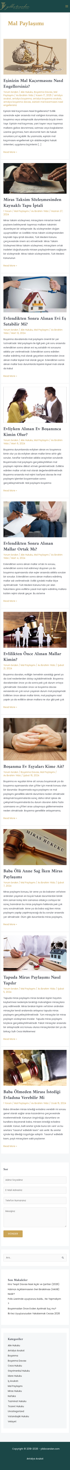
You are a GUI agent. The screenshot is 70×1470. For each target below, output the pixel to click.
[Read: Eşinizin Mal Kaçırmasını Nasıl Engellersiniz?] (35, 56)
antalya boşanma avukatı (47, 98)
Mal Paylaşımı (21, 211)
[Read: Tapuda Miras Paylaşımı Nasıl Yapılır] (35, 953)
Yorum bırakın (10, 92)
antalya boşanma (22, 98)
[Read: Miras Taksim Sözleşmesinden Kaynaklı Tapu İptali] (35, 178)
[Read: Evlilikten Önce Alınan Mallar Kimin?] (35, 629)
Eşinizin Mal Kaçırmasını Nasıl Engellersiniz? (33, 84)
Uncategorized (16, 1411)
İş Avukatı (13, 1381)
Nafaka (12, 1396)
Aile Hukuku (27, 92)
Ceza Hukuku (15, 1365)
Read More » (10, 152)
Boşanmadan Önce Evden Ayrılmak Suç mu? (32, 1308)
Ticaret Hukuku (16, 1406)
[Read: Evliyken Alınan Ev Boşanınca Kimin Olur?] (35, 404)
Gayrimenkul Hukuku (19, 1370)
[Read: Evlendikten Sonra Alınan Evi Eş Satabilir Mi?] (35, 294)
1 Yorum (7, 211)
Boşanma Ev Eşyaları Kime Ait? (33, 767)
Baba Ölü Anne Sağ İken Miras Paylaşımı (33, 874)
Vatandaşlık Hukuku (18, 1416)
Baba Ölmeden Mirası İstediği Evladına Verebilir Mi (31, 1095)
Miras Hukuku (15, 1391)
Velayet (12, 1421)
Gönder (13, 1233)
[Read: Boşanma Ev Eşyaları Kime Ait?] (35, 739)
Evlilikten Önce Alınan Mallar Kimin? (32, 657)
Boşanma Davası (43, 92)
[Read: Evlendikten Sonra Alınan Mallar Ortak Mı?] (35, 519)
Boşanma (13, 1355)
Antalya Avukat (16, 1350)
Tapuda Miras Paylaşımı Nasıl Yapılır (32, 980)
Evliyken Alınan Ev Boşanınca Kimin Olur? (32, 432)
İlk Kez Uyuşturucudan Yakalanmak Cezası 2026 (34, 1313)
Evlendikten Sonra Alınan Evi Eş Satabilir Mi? (34, 321)
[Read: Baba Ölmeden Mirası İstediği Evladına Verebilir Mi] (35, 1067)
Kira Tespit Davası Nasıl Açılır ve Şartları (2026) (33, 1284)
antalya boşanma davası (17, 102)
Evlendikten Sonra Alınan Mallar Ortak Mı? (28, 546)
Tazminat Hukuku (17, 1401)
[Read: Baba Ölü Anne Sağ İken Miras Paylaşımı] (35, 846)
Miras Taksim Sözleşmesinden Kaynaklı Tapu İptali (32, 203)
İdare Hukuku (15, 1376)
